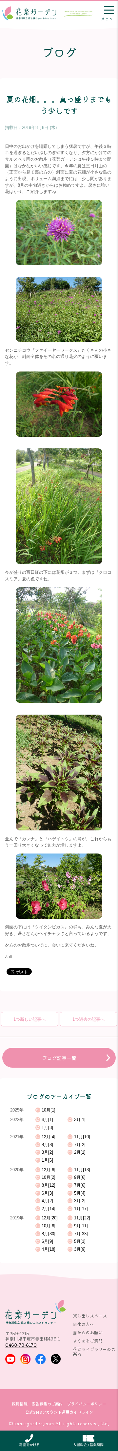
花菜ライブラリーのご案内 (94, 1351)
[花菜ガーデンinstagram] (25, 1359)
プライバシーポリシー (86, 1404)
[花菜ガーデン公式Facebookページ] (40, 1359)
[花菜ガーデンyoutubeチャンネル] (10, 1359)
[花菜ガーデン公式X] (56, 1359)
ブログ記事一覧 (59, 1057)
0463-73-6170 (21, 1345)
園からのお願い (88, 1332)
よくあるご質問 (88, 1341)
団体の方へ (83, 1324)
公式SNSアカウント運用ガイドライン (59, 1412)
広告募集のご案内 (47, 1404)
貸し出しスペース (90, 1315)
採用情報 (20, 1404)
